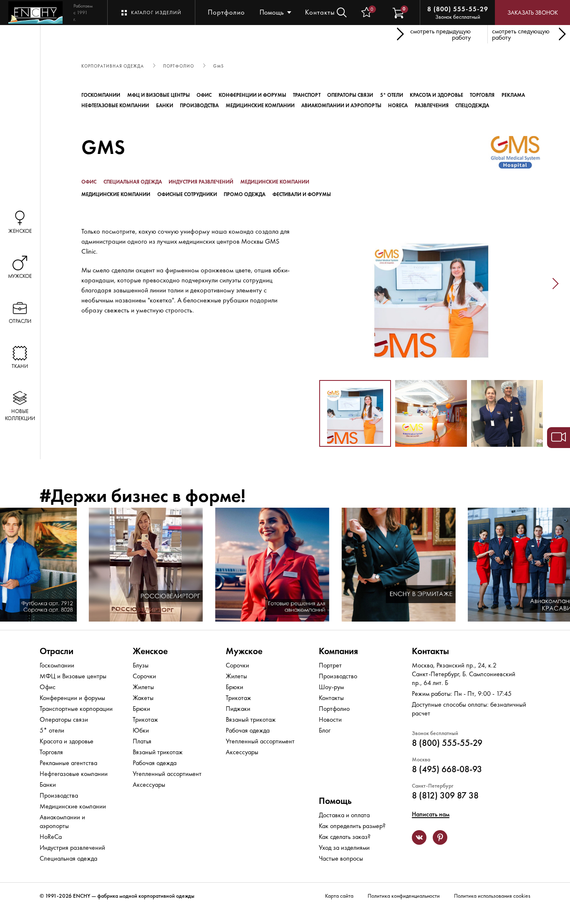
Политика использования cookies (492, 895)
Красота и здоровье (436, 95)
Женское (150, 651)
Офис (204, 95)
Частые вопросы (341, 858)
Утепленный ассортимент (167, 773)
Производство (338, 676)
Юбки (141, 730)
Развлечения (432, 105)
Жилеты (143, 686)
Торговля (482, 95)
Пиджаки (238, 708)
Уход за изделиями (344, 847)
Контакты (320, 12)
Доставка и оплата (344, 815)
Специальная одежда (132, 182)
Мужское (244, 651)
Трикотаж (145, 719)
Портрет (330, 665)
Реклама (513, 95)
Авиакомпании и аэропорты (341, 105)
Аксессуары (149, 784)
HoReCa (398, 105)
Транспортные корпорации (76, 708)
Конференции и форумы (252, 95)
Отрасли (56, 651)
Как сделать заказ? (345, 836)
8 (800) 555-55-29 (457, 9)
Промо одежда (244, 194)
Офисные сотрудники (187, 194)
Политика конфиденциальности (404, 895)
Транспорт (306, 95)
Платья (142, 741)
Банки (164, 105)
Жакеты (143, 697)
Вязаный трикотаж (158, 752)
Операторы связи (350, 95)
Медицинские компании (260, 105)
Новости (330, 719)
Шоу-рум (331, 686)
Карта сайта (339, 895)
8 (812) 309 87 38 (445, 795)
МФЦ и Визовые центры (158, 95)
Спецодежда (472, 105)
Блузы (141, 665)
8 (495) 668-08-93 (447, 769)
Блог (324, 730)
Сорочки (144, 676)
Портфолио (226, 12)
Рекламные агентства (68, 762)
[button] (306, 284)
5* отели (391, 95)
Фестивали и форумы (301, 194)
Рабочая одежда (155, 762)
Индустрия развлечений (201, 182)
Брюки (141, 708)
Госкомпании (100, 95)
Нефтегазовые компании (115, 105)
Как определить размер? (352, 825)
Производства (199, 105)
